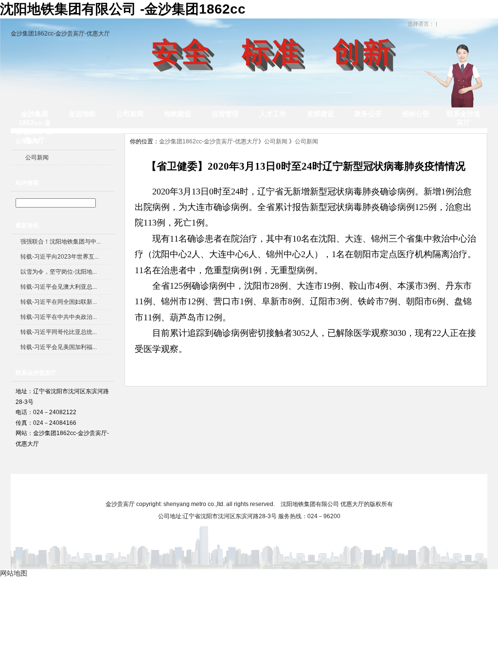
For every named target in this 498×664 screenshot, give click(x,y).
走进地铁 (82, 114)
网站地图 (352, 486)
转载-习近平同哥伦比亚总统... (58, 332)
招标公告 (415, 114)
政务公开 (368, 114)
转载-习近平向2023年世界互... (59, 256)
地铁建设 (177, 114)
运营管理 (225, 114)
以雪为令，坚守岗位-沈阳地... (58, 271)
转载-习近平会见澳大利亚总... (58, 286)
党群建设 (320, 114)
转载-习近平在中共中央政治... (58, 317)
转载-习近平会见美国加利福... (58, 347)
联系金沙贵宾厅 (463, 118)
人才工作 (272, 114)
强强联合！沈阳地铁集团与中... (60, 241)
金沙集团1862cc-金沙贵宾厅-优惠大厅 (60, 33)
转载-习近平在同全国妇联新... (58, 301)
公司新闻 (129, 114)
